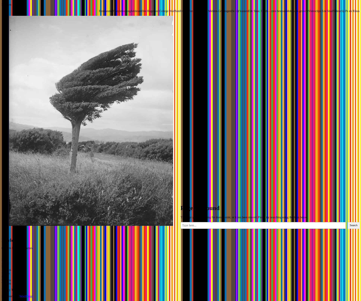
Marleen (6, 4)
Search (353, 225)
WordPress (26, 296)
